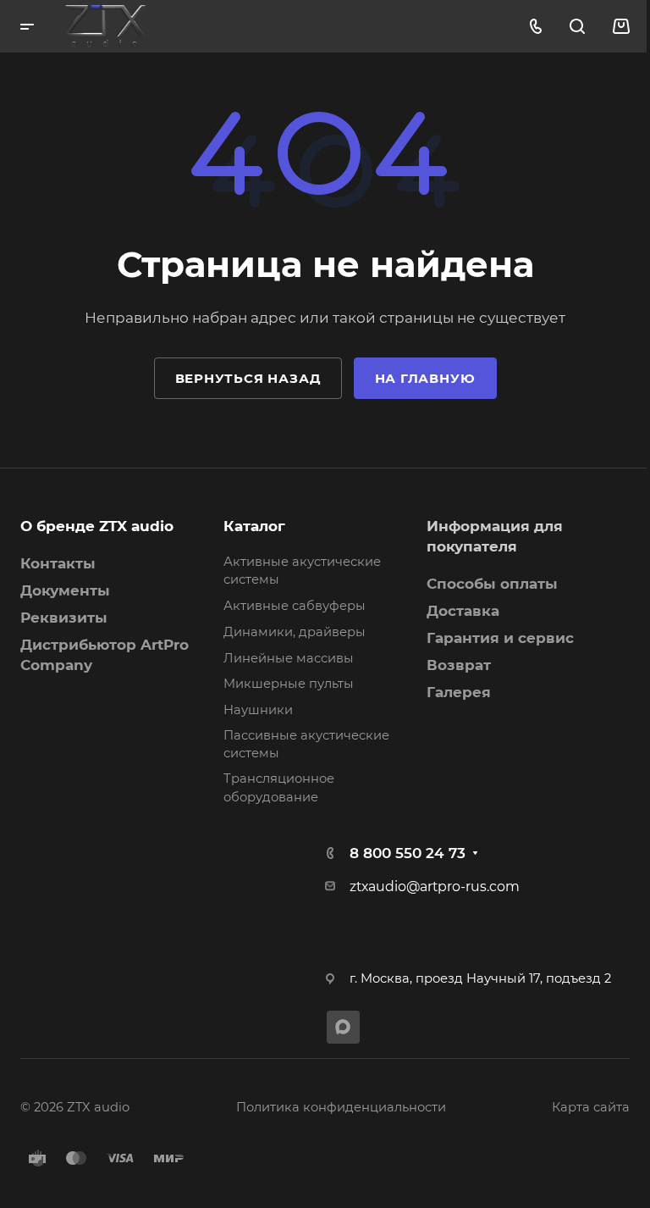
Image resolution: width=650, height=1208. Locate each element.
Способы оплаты (492, 583)
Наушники (258, 710)
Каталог (254, 526)
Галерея (459, 692)
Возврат (459, 665)
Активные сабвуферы (294, 605)
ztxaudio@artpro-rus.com (435, 886)
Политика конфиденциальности (341, 1107)
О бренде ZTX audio (97, 526)
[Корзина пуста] (621, 26)
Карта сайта (591, 1107)
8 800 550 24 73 (407, 853)
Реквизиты (63, 617)
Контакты (58, 563)
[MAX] (343, 1027)
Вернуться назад (248, 378)
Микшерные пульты (288, 683)
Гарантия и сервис (500, 637)
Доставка (463, 610)
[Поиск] (577, 27)
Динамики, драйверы (294, 632)
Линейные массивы (288, 658)
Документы (65, 590)
